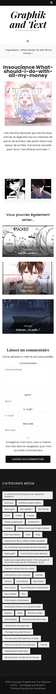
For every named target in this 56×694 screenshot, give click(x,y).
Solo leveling (11, 619)
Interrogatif (10, 553)
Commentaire (28, 363)
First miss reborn (12, 534)
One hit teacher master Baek (34, 587)
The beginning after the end (18, 632)
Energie (30, 515)
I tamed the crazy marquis (17, 575)
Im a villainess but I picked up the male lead (25, 547)
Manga (28, 249)
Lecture (8, 581)
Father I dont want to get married (33, 528)
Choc (7, 515)
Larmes (39, 575)
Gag (38, 534)
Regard (8, 613)
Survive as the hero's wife (34, 619)
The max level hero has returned (20, 644)
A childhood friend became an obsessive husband (24, 495)
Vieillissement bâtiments (16, 651)
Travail (43, 644)
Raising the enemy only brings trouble (22, 606)
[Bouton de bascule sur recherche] (51, 3)
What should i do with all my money (22, 657)
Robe (19, 613)
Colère (19, 515)
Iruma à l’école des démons (34, 553)
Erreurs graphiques (14, 522)
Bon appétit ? (26, 509)
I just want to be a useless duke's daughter (25, 541)
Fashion (8, 528)
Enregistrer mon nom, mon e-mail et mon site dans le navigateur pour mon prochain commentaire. (28, 446)
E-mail (28, 409)
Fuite (28, 534)
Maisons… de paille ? (28, 329)
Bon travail (43, 509)
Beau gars (10, 509)
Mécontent (38, 581)
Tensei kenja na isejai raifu (17, 625)
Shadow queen (35, 613)
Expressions (12, 50)
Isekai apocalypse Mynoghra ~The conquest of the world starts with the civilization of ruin (27, 561)
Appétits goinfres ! (28, 253)
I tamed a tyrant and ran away (19, 568)
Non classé (10, 587)
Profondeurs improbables (17, 600)
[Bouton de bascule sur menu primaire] (28, 41)
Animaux (9, 503)
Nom (28, 395)
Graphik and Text (28, 19)
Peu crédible (10, 594)
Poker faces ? (28, 290)
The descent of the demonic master (22, 638)
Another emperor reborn (30, 503)
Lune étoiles (22, 581)
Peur (24, 594)
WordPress (39, 688)
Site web (28, 424)
